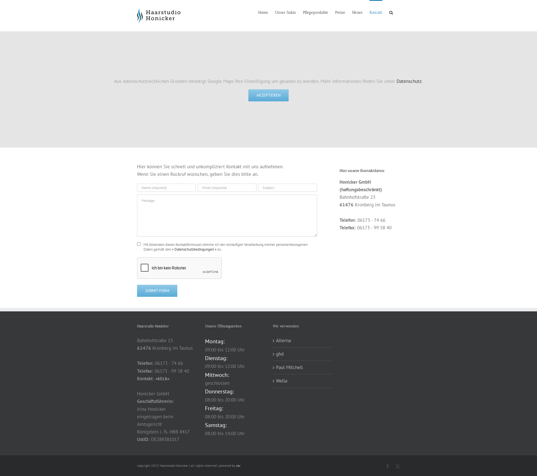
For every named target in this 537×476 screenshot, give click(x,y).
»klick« (162, 378)
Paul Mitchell (289, 367)
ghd (280, 354)
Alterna (283, 340)
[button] (391, 12)
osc (238, 465)
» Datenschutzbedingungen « (194, 249)
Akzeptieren (268, 95)
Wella (281, 381)
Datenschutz (409, 81)
